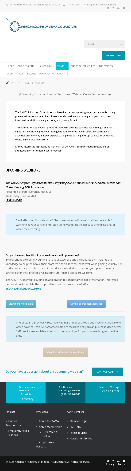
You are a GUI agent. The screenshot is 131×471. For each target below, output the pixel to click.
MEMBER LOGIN (113, 55)
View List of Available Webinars (65, 352)
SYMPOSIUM (45, 66)
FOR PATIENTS (106, 66)
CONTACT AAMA (105, 371)
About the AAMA (49, 421)
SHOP (10, 73)
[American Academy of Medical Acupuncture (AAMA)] (65, 25)
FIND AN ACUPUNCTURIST (83, 66)
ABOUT (60, 73)
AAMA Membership (50, 427)
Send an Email (110, 391)
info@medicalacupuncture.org (101, 4)
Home (26, 83)
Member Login (78, 421)
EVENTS (60, 66)
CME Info (75, 427)
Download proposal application (86, 303)
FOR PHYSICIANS (26, 66)
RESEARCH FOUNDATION (39, 73)
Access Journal (78, 432)
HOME (11, 66)
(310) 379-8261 (73, 4)
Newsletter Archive (81, 438)
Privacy (110, 464)
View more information (21, 303)
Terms (121, 464)
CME (21, 73)
